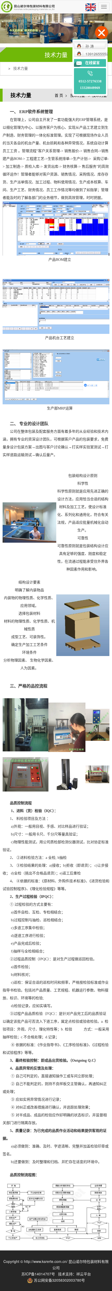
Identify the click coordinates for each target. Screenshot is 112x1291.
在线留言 (92, 63)
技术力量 (20, 68)
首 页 (59, 95)
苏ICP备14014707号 (38, 1273)
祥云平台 (83, 1273)
